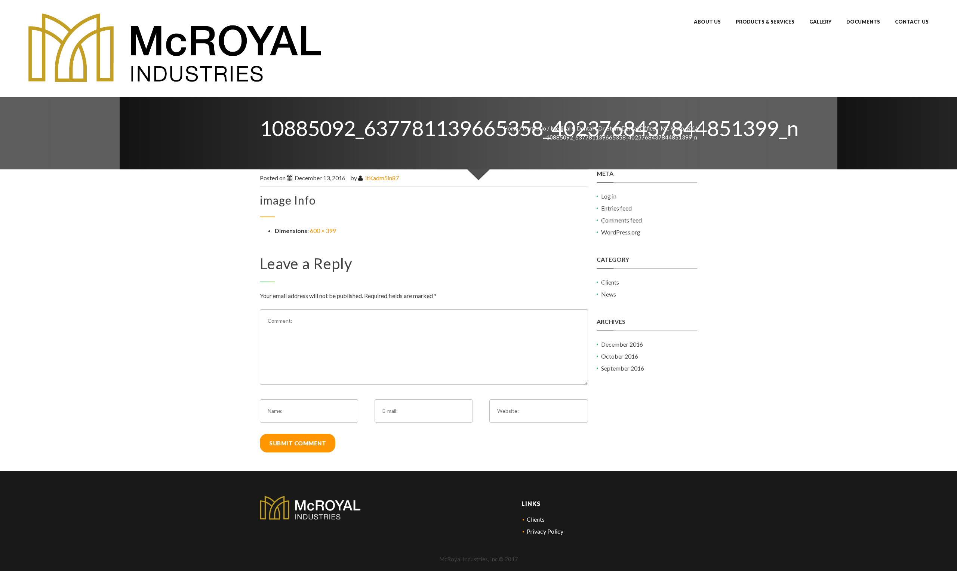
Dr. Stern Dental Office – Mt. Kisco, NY (646, 128)
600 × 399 (323, 230)
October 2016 (619, 356)
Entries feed (616, 208)
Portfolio (534, 128)
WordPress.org (620, 232)
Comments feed (621, 220)
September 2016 (622, 368)
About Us (707, 22)
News (608, 294)
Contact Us (912, 22)
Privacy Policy (545, 531)
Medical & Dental (572, 128)
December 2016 (622, 344)
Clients (610, 282)
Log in (608, 196)
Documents (863, 22)
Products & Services (765, 22)
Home (511, 128)
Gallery (820, 22)
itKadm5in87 (382, 177)
